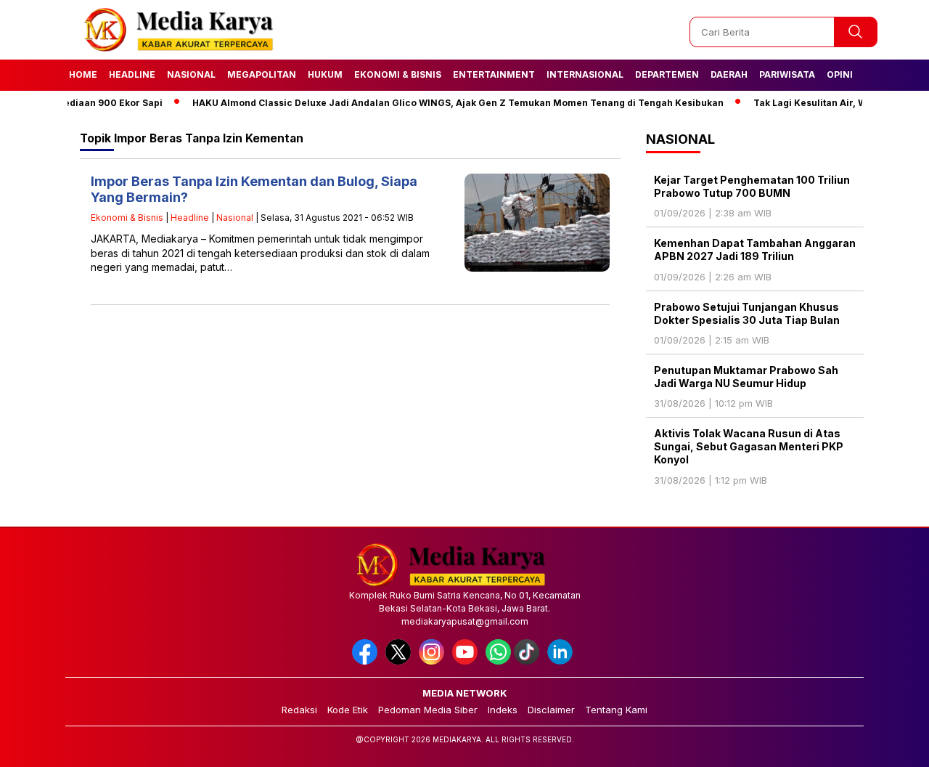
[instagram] (434, 661)
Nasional (191, 74)
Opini (840, 74)
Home (83, 74)
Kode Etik (347, 709)
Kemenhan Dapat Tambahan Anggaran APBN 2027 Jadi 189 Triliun (755, 249)
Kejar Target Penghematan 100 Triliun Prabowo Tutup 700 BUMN (752, 186)
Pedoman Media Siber (428, 709)
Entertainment (494, 74)
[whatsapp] (498, 661)
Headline (132, 74)
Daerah (729, 74)
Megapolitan (261, 74)
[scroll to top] (889, 744)
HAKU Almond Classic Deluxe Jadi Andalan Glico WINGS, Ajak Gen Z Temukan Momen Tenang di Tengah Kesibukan (440, 102)
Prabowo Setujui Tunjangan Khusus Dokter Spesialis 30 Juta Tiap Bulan (747, 313)
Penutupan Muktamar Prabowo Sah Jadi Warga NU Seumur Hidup (746, 376)
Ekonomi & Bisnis (397, 74)
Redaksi (299, 709)
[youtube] (467, 661)
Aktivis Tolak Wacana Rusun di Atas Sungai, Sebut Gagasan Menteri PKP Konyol (748, 446)
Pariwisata (787, 74)
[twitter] (400, 661)
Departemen (667, 74)
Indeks (502, 709)
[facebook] (367, 661)
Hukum (325, 74)
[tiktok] (529, 661)
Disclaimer (551, 709)
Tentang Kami (616, 709)
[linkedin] (562, 661)
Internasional (585, 74)
